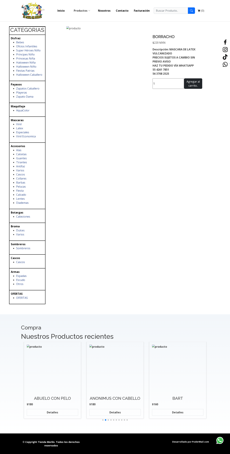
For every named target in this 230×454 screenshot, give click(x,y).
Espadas (21, 276)
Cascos (20, 174)
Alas (18, 150)
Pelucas (21, 186)
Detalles (52, 412)
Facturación (142, 10)
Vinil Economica (26, 136)
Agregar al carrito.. (193, 83)
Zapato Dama (24, 96)
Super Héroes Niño (28, 50)
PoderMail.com (200, 441)
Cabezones (23, 216)
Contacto (122, 10)
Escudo (20, 280)
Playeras (21, 92)
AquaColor (22, 110)
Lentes (20, 199)
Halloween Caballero (29, 75)
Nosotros (104, 10)
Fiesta (20, 190)
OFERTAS (22, 298)
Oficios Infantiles (26, 46)
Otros (19, 284)
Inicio (61, 10)
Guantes (21, 158)
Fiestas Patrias (25, 70)
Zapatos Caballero (27, 88)
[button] (103, 420)
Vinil (19, 124)
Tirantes (21, 162)
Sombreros (23, 248)
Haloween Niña (26, 62)
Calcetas (21, 154)
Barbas (20, 182)
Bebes (20, 42)
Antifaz (20, 166)
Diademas (22, 203)
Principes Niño (25, 54)
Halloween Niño (26, 66)
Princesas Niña (25, 58)
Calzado (21, 194)
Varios (20, 170)
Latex (19, 128)
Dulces (20, 230)
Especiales (22, 132)
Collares (21, 178)
